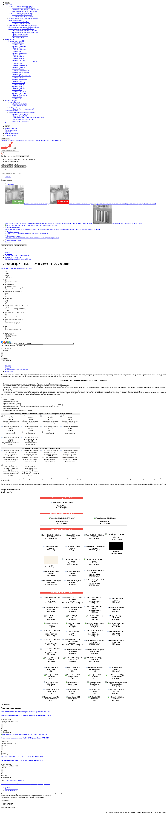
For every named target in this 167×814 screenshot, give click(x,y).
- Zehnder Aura (17, 63)
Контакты (8, 177)
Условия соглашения (24, 784)
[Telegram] (10, 342)
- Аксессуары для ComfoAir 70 (22, 121)
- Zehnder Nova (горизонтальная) (23, 109)
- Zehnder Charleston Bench (21, 23)
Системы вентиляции (12, 111)
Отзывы (8, 368)
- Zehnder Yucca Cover (19, 93)
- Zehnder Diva (17, 44)
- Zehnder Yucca (17, 90)
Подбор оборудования (12, 133)
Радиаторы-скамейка (15, 20)
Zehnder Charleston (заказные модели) (21, 13)
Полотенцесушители (11, 39)
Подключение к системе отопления (16, 370)
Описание (8, 366)
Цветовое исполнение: (8, 345)
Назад (7, 2)
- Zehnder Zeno (17, 98)
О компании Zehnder (11, 128)
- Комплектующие (18, 37)
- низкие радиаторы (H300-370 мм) (23, 8)
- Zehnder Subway (18, 77)
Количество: (5, 350)
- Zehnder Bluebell (18, 43)
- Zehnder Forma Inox (19, 46)
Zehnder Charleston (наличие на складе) (21, 6)
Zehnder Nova (13, 107)
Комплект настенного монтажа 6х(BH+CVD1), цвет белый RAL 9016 (25, 738)
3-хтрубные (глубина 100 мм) (14, 257)
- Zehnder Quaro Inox (19, 50)
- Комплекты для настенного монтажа (24, 30)
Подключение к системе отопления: (12, 343)
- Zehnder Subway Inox (19, 53)
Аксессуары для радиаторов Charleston (21, 29)
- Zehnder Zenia (17, 97)
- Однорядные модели (19, 104)
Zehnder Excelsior (14, 102)
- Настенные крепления (20, 34)
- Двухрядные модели (19, 105)
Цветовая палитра (11, 371)
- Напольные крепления (20, 36)
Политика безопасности (9, 784)
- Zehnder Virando (18, 84)
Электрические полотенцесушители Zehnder (23, 62)
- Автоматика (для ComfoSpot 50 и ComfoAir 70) (28, 118)
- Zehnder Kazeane (18, 69)
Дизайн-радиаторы (11, 100)
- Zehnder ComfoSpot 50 (20, 114)
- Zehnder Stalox (17, 51)
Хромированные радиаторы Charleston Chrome (24, 27)
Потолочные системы (12, 123)
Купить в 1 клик (6, 732)
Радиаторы (8, 4)
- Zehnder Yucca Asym (19, 91)
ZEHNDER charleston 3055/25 (14, 780)
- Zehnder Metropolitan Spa (20, 72)
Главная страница (10, 135)
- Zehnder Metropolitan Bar (20, 70)
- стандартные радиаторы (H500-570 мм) (25, 9)
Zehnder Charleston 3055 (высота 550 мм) (18, 259)
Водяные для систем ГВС (17, 41)
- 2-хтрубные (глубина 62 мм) (22, 15)
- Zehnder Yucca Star (18, 60)
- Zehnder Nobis (17, 48)
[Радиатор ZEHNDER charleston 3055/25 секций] (17, 268)
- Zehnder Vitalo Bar (18, 57)
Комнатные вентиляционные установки (22, 112)
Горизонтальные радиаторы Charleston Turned (23, 18)
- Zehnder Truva (17, 55)
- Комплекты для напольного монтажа (25, 32)
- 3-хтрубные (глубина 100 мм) (22, 16)
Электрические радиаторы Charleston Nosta (23, 25)
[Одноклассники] (4, 342)
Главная (7, 252)
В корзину (4, 358)
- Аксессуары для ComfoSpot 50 (22, 119)
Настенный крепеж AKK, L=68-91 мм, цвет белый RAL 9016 (22, 760)
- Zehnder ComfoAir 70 (19, 116)
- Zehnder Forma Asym (19, 65)
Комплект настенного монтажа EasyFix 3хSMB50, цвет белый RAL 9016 (26, 715)
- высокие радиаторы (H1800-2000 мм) (25, 11)
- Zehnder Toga (17, 81)
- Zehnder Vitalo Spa (18, 58)
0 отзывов (7, 273)
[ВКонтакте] (2, 342)
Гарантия (8, 132)
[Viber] (6, 342)
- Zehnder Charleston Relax (20, 22)
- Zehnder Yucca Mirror (19, 95)
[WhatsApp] (8, 342)
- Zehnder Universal (18, 83)
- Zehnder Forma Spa (18, 67)
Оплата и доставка (11, 130)
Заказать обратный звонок (9, 164)
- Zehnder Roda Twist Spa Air (21, 76)
